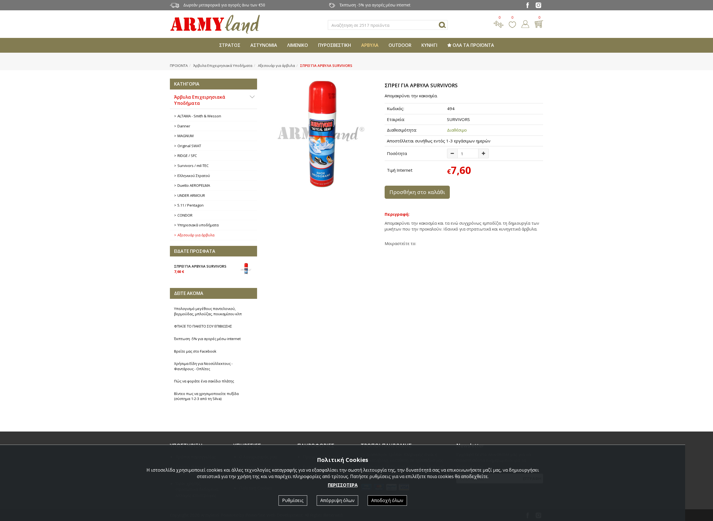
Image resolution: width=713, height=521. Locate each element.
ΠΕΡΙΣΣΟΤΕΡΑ (343, 485)
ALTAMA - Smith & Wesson (199, 115)
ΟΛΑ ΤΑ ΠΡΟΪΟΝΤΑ (472, 45)
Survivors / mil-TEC (193, 165)
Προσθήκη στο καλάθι (417, 192)
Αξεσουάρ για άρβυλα (276, 65)
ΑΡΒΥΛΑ (370, 45)
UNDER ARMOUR (191, 195)
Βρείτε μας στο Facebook (195, 351)
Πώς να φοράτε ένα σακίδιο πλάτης (204, 381)
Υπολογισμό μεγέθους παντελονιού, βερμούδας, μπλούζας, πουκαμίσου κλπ (208, 311)
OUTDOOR (400, 45)
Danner (183, 126)
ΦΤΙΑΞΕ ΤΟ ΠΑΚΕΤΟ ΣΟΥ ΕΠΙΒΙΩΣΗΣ (203, 326)
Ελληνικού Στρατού (193, 175)
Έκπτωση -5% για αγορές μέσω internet (207, 338)
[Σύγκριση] (498, 23)
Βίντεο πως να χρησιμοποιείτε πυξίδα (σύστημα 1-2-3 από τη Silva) (206, 396)
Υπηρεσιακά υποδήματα (198, 224)
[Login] (525, 23)
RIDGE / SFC (187, 155)
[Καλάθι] (538, 23)
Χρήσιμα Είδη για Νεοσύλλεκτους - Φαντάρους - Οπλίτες (203, 366)
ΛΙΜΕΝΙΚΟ (297, 45)
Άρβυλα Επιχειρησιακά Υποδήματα (222, 65)
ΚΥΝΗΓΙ (429, 45)
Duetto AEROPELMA (193, 185)
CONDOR (184, 215)
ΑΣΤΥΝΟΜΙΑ (263, 45)
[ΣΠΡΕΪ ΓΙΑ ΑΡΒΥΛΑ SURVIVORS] (320, 134)
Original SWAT (189, 145)
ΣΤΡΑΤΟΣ (229, 45)
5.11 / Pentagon (190, 205)
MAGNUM (185, 135)
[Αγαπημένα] (512, 23)
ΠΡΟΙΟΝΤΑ (179, 65)
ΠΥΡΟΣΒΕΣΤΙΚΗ (334, 45)
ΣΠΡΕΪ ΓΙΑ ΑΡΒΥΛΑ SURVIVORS (200, 269)
